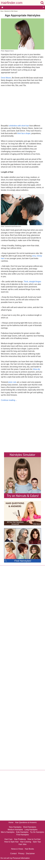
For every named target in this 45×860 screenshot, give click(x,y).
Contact (13, 853)
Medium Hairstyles (15, 830)
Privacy (21, 853)
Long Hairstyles (31, 830)
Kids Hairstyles (22, 832)
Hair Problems (20, 839)
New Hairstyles (15, 827)
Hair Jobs (22, 844)
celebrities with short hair (19, 126)
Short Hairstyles (29, 827)
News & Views (17, 849)
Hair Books (29, 849)
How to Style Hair (11, 842)
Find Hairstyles (22, 835)
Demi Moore (6, 78)
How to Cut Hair (33, 839)
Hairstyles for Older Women (10, 11)
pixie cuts (12, 382)
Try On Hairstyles (37, 832)
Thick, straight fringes (32, 282)
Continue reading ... (9, 400)
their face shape (23, 133)
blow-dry (36, 369)
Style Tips (37, 842)
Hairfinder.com (11, 3)
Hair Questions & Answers (26, 822)
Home (2, 11)
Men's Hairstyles (7, 832)
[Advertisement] (22, 105)
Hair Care (8, 839)
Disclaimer (30, 853)
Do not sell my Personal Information (15, 858)
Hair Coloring (25, 842)
